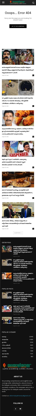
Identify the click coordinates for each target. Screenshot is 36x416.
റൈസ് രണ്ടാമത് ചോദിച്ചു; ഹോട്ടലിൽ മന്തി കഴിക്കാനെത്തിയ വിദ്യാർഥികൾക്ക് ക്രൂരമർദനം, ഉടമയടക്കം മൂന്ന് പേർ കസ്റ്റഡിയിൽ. (17, 192)
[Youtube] (20, 409)
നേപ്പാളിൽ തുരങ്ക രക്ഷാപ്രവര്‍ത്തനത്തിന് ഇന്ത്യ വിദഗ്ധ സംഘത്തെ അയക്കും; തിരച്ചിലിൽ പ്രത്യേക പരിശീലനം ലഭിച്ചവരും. (17, 100)
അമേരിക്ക (4, 217)
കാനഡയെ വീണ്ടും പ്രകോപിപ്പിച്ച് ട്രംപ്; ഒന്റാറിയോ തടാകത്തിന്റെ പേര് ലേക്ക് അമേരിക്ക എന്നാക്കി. (16, 223)
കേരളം (4, 63)
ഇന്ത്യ (4, 94)
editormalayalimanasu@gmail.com (20, 396)
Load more (17, 233)
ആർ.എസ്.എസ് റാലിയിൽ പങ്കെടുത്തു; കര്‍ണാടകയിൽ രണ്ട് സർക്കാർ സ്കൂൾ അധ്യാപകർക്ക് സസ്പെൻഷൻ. (14, 162)
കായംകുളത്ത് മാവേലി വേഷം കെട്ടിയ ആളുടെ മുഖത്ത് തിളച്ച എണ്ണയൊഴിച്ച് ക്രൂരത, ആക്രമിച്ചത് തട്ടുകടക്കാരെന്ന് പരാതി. (18, 70)
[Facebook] (15, 409)
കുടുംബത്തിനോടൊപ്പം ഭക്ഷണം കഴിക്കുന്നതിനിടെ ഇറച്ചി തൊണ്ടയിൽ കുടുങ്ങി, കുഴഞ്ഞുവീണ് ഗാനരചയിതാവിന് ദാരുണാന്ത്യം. (17, 131)
